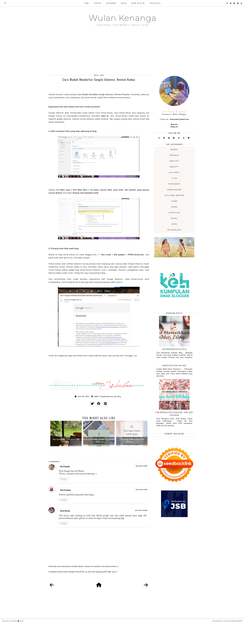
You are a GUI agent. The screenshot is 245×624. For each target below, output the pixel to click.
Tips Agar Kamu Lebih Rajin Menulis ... (131, 440)
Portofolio (155, 3)
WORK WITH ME (138, 3)
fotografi (174, 184)
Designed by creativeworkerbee (227, 621)
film (174, 178)
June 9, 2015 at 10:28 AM (141, 510)
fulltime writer (174, 195)
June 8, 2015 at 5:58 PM (141, 489)
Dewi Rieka (65, 511)
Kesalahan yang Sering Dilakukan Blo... (99, 440)
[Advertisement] (122, 48)
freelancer (174, 190)
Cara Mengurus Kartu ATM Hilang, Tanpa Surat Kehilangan (174, 413)
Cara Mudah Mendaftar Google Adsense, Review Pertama (103, 94)
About (124, 3)
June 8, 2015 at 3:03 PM (141, 466)
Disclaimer (111, 3)
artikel (96, 396)
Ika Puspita (65, 466)
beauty (174, 167)
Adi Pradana (65, 490)
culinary (174, 172)
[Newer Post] (51, 585)
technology (174, 230)
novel (174, 218)
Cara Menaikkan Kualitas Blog (174, 349)
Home (86, 3)
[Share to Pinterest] (105, 403)
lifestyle (174, 213)
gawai (174, 207)
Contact (98, 3)
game (174, 201)
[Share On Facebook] (99, 403)
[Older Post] (146, 585)
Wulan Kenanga (122, 18)
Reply (63, 479)
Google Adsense (106, 396)
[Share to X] (92, 403)
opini (174, 224)
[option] (66, 433)
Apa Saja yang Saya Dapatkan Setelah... (66, 440)
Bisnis (174, 149)
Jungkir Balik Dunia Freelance (174, 365)
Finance (174, 155)
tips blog (117, 396)
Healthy (174, 161)
